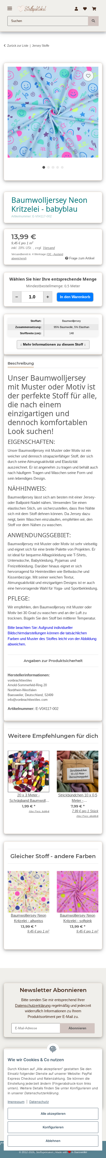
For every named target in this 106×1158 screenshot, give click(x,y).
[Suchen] (93, 21)
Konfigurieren (53, 1127)
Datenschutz (39, 1102)
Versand (49, 248)
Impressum (16, 1102)
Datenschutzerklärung (33, 1005)
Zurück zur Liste (17, 45)
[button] (76, 9)
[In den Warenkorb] (7, 60)
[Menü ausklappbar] (9, 6)
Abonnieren (77, 1028)
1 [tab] (43, 167)
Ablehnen (53, 1141)
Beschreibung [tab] (21, 363)
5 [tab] (62, 167)
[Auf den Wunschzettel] (88, 75)
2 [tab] (48, 167)
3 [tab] (53, 167)
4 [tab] (57, 167)
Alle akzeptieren (53, 1114)
